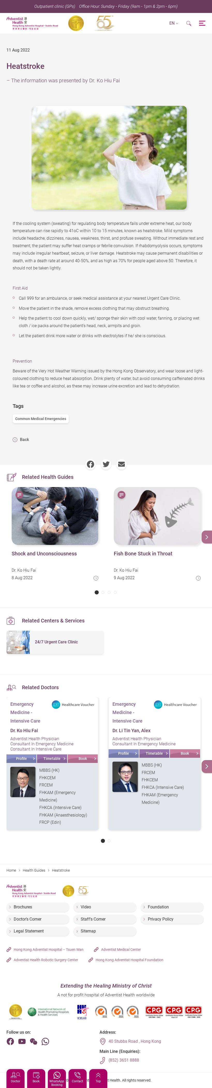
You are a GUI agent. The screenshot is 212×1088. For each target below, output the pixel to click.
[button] (173, 23)
